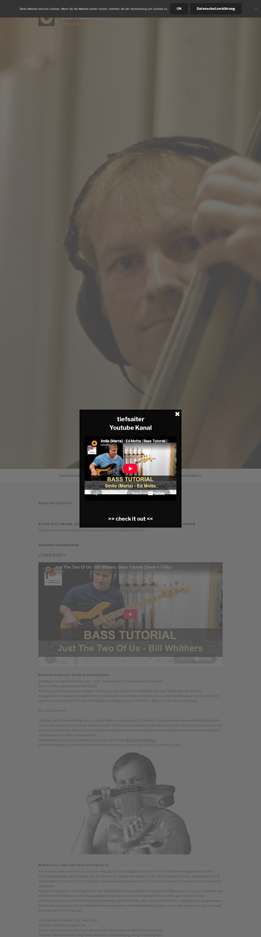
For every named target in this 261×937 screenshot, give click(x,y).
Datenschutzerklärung (216, 9)
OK (179, 9)
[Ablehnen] (256, 9)
